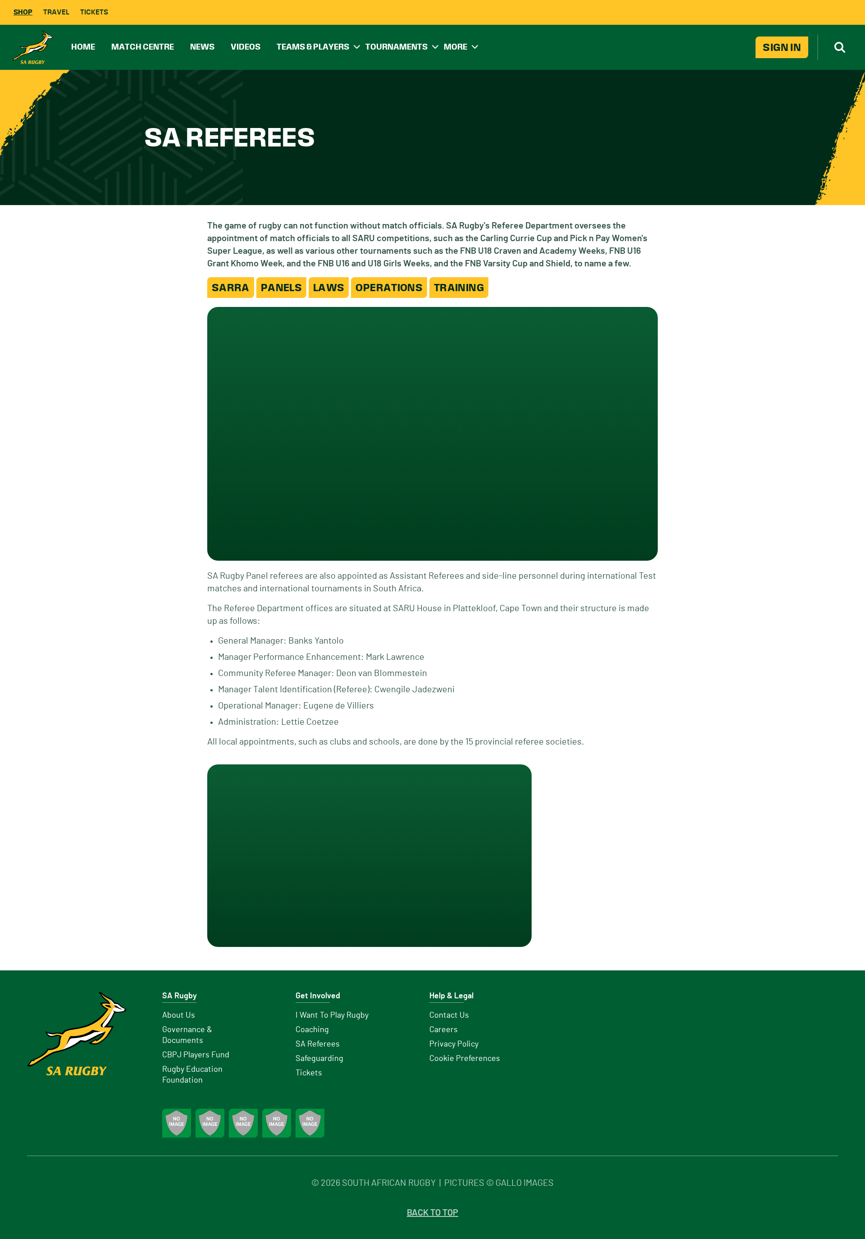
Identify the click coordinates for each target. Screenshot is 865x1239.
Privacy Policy (453, 1044)
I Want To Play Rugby (332, 1015)
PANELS (281, 287)
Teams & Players (313, 46)
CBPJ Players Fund (195, 1055)
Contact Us (449, 1015)
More (455, 46)
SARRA (231, 287)
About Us (178, 1015)
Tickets (94, 12)
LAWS (328, 287)
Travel (56, 12)
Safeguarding (319, 1059)
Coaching (312, 1030)
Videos (245, 46)
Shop (23, 12)
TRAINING (459, 287)
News (202, 46)
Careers (443, 1030)
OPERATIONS (389, 287)
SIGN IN (782, 47)
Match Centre (142, 46)
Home (83, 46)
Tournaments (396, 46)
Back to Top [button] (432, 1212)
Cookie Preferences (464, 1059)
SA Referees (318, 1044)
